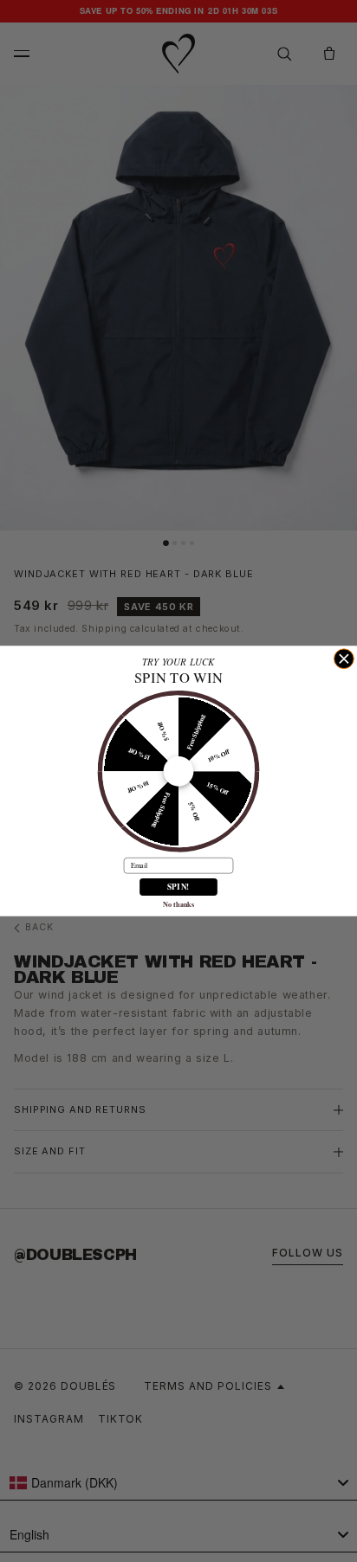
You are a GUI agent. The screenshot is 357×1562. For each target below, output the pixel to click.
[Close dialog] (344, 659)
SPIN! (178, 886)
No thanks (178, 904)
